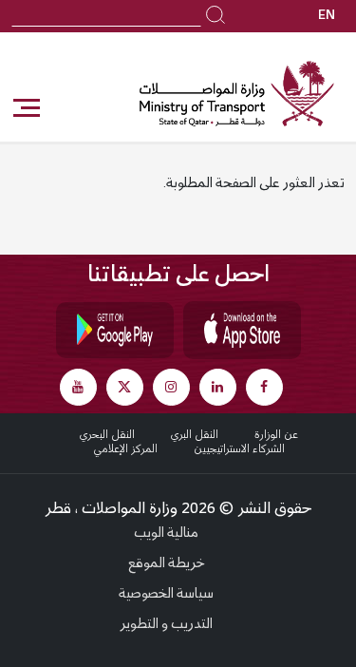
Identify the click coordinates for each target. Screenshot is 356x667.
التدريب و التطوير (166, 625)
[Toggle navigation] (25, 108)
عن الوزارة (276, 435)
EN (326, 16)
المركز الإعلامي (125, 449)
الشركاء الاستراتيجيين (239, 449)
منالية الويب (166, 533)
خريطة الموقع (166, 564)
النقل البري (194, 435)
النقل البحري (107, 435)
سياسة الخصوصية (166, 594)
